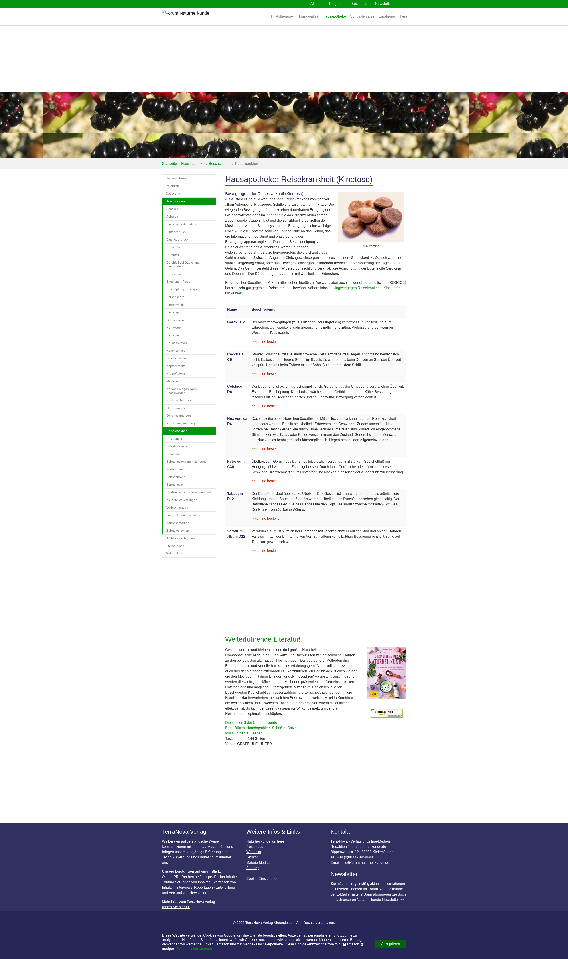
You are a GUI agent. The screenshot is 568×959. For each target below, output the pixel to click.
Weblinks (253, 852)
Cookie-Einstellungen (263, 878)
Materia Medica (258, 862)
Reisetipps (254, 846)
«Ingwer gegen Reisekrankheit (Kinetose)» (366, 288)
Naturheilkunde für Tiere (265, 841)
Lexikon (252, 857)
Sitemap (252, 868)
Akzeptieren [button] (390, 944)
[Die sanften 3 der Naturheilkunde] (386, 675)
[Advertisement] (284, 59)
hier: (238, 293)
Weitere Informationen (194, 949)
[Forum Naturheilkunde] (198, 16)
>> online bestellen (267, 341)
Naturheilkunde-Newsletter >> (380, 900)
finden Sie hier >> (176, 907)
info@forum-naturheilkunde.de (365, 862)
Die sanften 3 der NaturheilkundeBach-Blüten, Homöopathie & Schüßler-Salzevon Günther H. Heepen (261, 728)
